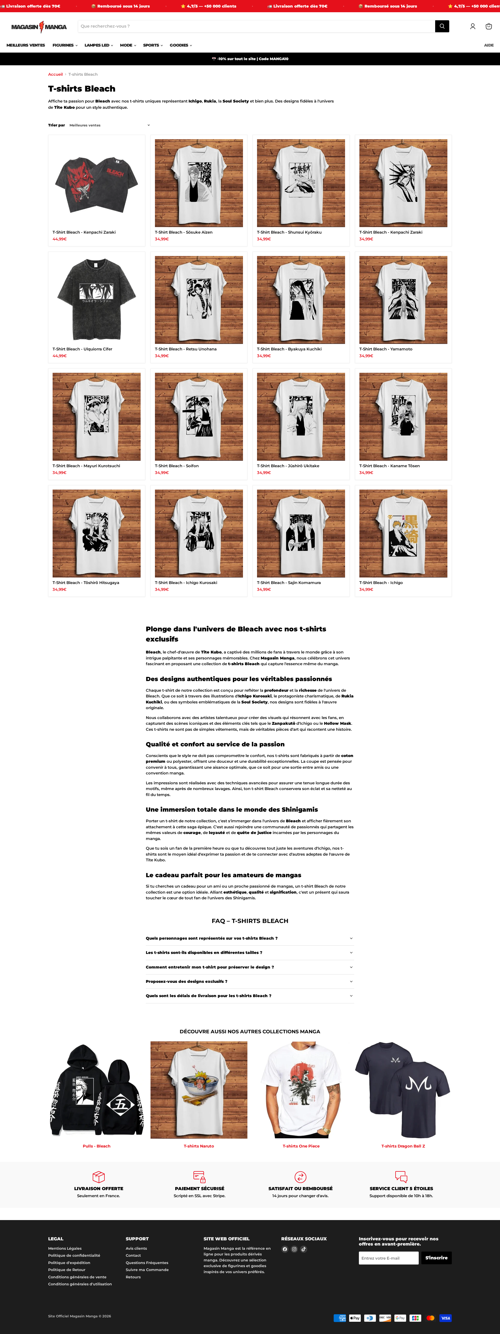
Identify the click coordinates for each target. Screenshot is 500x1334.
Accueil (55, 74)
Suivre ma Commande (147, 1269)
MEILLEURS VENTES (26, 45)
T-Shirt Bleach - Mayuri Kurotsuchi (86, 465)
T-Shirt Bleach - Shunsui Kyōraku (289, 232)
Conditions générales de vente (77, 1277)
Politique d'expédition (69, 1262)
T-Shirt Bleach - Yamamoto (386, 349)
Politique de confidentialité (74, 1255)
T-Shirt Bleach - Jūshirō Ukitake (288, 465)
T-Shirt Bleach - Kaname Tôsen (389, 465)
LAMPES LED (97, 45)
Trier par (56, 125)
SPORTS (151, 45)
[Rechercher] (442, 26)
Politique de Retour (66, 1269)
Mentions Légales (65, 1248)
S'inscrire (437, 1257)
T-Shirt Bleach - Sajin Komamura (289, 582)
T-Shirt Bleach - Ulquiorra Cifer (82, 349)
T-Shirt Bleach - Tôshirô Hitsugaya (86, 582)
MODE (126, 45)
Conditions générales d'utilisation (80, 1284)
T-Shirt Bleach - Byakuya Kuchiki (289, 349)
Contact (133, 1255)
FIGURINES (64, 45)
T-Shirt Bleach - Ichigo (381, 582)
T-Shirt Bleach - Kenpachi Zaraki (84, 232)
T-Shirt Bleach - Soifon (177, 465)
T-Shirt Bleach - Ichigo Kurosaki (186, 582)
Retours (133, 1277)
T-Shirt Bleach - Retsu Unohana (186, 349)
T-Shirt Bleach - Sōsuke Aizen (184, 232)
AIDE (488, 45)
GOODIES (179, 45)
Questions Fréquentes (147, 1262)
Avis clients (136, 1248)
